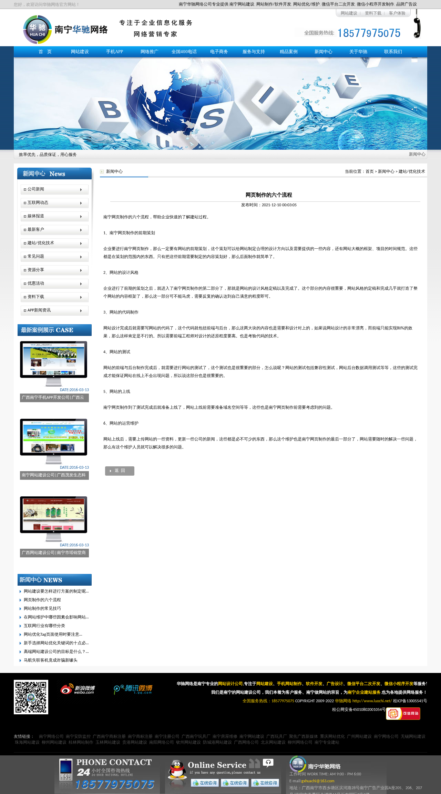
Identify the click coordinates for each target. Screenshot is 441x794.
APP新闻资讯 (39, 310)
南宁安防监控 (78, 737)
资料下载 (373, 13)
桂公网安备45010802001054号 (359, 710)
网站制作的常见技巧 (42, 609)
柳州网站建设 (54, 743)
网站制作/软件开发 (273, 4)
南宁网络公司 (51, 737)
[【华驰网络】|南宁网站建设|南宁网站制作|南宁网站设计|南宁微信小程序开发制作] (65, 43)
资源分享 (36, 270)
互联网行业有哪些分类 (44, 626)
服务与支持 (254, 51)
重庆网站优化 (332, 737)
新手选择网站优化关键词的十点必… (56, 643)
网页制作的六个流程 (42, 600)
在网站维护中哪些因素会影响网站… (56, 617)
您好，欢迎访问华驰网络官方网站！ (47, 5)
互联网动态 (38, 203)
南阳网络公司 (161, 743)
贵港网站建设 (134, 743)
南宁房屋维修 (225, 737)
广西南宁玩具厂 (196, 737)
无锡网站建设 (413, 737)
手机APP (114, 51)
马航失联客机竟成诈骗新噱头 (51, 660)
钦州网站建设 (188, 743)
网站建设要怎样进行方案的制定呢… (56, 591)
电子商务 (219, 51)
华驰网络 (343, 701)
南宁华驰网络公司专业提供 (203, 4)
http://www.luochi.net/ (372, 701)
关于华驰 (358, 51)
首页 (370, 172)
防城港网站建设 (217, 743)
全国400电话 (184, 51)
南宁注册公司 (167, 737)
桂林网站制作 (81, 743)
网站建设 (349, 13)
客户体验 (397, 13)
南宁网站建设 (241, 4)
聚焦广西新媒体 (303, 737)
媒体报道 (36, 216)
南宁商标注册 (140, 737)
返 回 (120, 471)
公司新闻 (36, 189)
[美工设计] (233, 782)
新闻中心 (323, 51)
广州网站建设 (359, 737)
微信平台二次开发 (338, 4)
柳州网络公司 (300, 743)
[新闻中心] (220, 98)
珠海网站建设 (27, 743)
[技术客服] (263, 782)
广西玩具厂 (276, 737)
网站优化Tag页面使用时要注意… (53, 635)
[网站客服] (203, 782)
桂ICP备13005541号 (410, 701)
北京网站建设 (273, 743)
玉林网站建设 (107, 743)
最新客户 (36, 230)
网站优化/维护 (306, 4)
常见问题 (36, 257)
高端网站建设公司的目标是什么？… (56, 652)
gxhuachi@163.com (318, 781)
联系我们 (393, 51)
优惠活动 (36, 283)
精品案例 (289, 51)
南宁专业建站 (327, 743)
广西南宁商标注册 (109, 737)
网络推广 (149, 51)
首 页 (45, 51)
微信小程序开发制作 (375, 4)
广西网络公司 (246, 743)
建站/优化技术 (412, 172)
